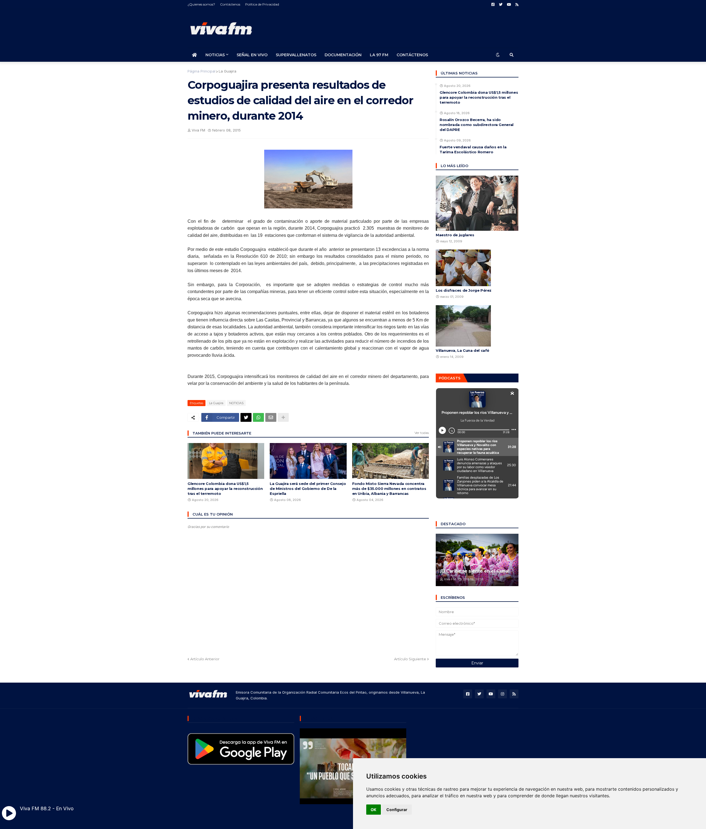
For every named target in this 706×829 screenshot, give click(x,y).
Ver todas (421, 433)
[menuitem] (194, 55)
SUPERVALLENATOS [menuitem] (296, 54)
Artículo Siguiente (410, 659)
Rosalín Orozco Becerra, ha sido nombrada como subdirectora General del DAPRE (477, 124)
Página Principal (201, 71)
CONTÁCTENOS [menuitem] (412, 54)
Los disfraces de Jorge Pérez (463, 290)
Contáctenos (230, 4)
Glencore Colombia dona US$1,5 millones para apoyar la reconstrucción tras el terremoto (225, 488)
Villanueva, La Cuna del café (462, 350)
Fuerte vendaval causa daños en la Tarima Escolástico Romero (473, 149)
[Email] (270, 417)
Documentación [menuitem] (343, 54)
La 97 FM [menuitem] (379, 54)
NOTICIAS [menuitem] (215, 54)
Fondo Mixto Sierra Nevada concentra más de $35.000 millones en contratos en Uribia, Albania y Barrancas (389, 488)
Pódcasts (450, 378)
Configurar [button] (396, 809)
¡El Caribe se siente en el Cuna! (474, 571)
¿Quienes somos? (201, 4)
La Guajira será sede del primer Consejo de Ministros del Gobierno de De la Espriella (308, 488)
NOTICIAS (236, 403)
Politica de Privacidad (262, 4)
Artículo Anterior (205, 659)
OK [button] (373, 809)
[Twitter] (246, 417)
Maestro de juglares (455, 235)
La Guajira (227, 71)
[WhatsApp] (258, 417)
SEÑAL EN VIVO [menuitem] (252, 54)
